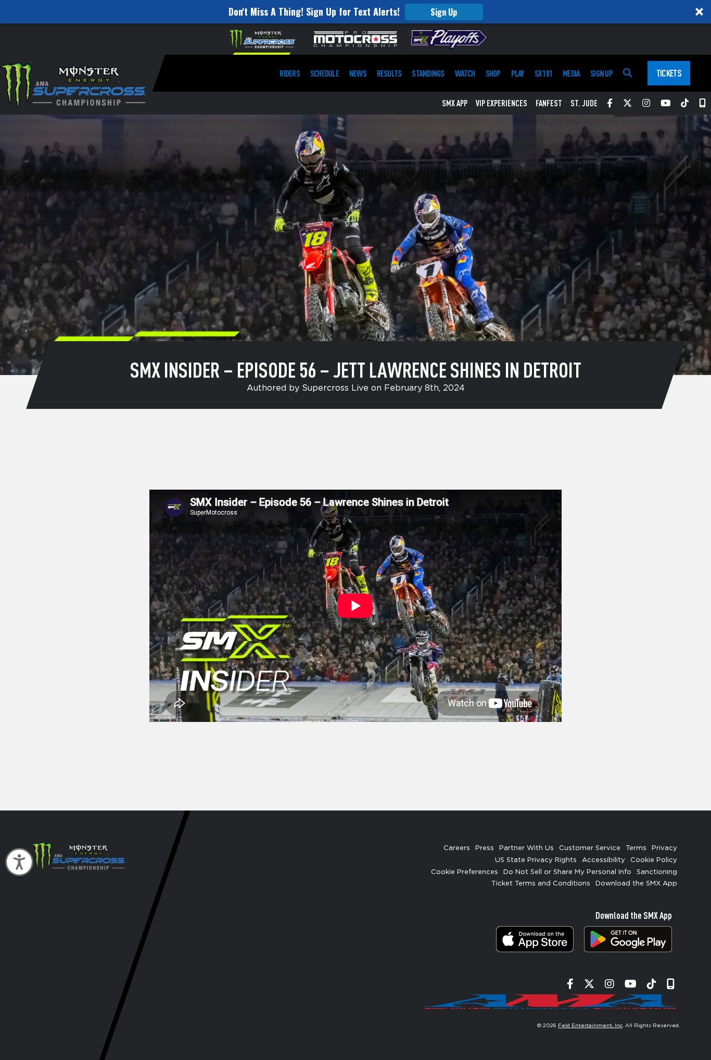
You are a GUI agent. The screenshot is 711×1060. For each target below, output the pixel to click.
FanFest (549, 103)
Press (484, 848)
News (357, 73)
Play (517, 73)
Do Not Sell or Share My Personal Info (567, 872)
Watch (465, 73)
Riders (289, 73)
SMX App (454, 103)
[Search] (627, 73)
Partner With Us (526, 848)
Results (389, 73)
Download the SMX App (636, 883)
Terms (636, 848)
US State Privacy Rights (536, 860)
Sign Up (443, 12)
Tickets (668, 73)
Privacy (664, 848)
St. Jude (584, 103)
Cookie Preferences (464, 872)
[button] (355, 11)
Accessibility (603, 860)
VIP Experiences (501, 103)
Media (571, 73)
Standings (428, 73)
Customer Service (589, 848)
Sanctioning (657, 872)
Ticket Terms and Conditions (540, 883)
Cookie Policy (653, 860)
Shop (493, 73)
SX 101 (543, 73)
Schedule (324, 73)
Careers (456, 848)
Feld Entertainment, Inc (590, 1025)
